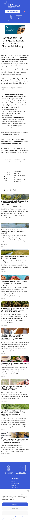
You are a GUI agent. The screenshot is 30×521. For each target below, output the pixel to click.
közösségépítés (17, 161)
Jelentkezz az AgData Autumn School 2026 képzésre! (15, 364)
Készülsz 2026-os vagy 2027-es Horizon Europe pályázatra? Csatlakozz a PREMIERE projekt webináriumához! (12, 337)
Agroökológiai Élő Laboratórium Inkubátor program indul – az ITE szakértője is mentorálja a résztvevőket (13, 413)
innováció (8, 159)
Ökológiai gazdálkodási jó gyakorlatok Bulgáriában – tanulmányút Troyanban (15, 202)
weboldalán (8, 134)
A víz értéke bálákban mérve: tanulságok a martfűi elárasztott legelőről (13, 231)
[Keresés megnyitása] (21, 11)
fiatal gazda (17, 159)
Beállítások (15, 513)
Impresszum (25, 516)
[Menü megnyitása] (24, 4)
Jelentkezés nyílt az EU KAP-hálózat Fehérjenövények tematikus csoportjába (14, 283)
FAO (9, 161)
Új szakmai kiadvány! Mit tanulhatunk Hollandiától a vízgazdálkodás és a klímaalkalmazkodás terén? (14, 440)
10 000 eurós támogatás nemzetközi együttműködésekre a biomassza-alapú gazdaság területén (14, 310)
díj (24, 159)
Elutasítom (15, 508)
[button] (27, 491)
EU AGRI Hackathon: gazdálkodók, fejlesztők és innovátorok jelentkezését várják (13, 388)
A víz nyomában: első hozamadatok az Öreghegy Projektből (15, 257)
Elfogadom (15, 504)
